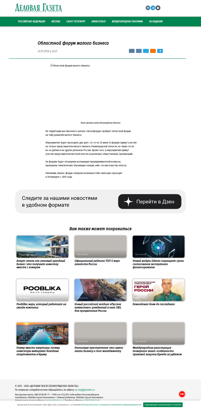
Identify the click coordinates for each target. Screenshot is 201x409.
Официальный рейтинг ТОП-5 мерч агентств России (97, 262)
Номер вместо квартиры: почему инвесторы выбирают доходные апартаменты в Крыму (38, 351)
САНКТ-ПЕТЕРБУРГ (75, 21)
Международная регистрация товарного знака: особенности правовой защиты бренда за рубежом (157, 351)
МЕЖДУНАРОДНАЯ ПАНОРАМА (127, 21)
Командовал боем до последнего (154, 304)
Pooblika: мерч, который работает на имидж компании (41, 305)
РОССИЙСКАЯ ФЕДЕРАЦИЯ (31, 21)
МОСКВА (56, 21)
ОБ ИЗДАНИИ (156, 21)
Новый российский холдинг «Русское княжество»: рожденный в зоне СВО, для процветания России (98, 307)
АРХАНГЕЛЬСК (99, 21)
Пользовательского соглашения (95, 405)
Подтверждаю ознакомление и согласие (163, 405)
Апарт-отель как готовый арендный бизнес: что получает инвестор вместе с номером (40, 264)
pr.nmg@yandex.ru (85, 389)
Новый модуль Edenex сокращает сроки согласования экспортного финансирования (158, 264)
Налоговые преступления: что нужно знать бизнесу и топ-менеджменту (99, 349)
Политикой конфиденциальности (126, 405)
